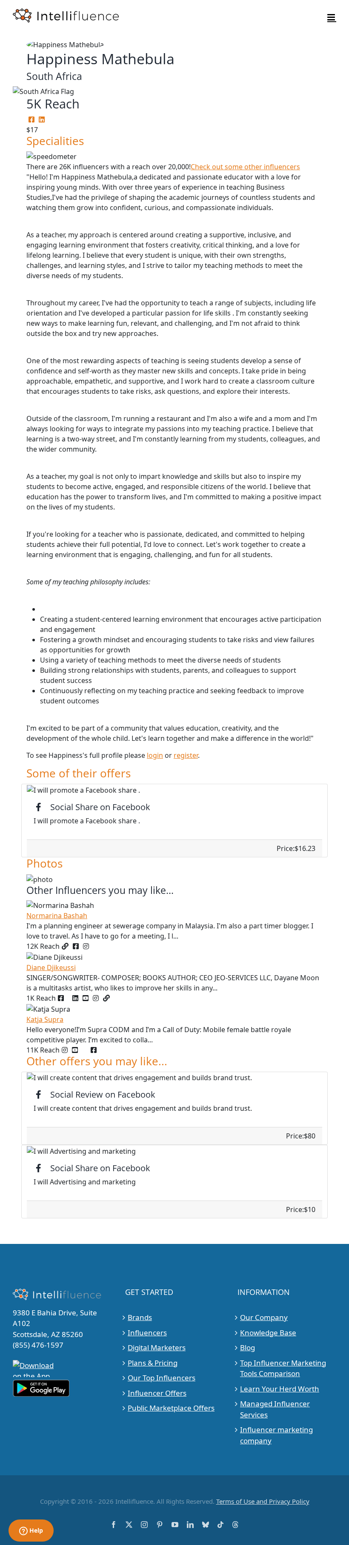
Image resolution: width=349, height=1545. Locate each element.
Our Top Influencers (161, 1378)
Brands (140, 1317)
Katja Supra (44, 1019)
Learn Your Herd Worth (279, 1389)
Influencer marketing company (276, 1435)
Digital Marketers (157, 1347)
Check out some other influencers (245, 166)
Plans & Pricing (152, 1363)
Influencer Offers (157, 1393)
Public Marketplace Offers (171, 1408)
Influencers (147, 1332)
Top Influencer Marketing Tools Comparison (283, 1368)
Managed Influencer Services (275, 1409)
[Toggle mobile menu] (331, 17)
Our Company (264, 1317)
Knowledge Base (268, 1332)
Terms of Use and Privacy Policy (262, 1501)
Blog (247, 1347)
